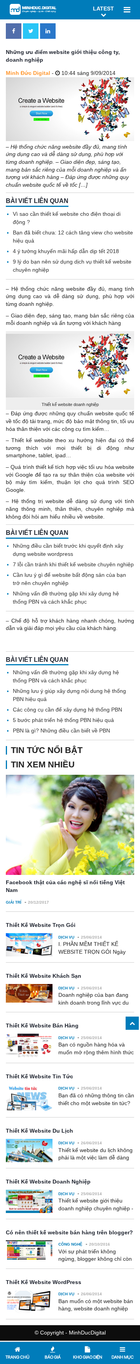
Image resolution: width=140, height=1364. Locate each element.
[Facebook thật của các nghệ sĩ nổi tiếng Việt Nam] (70, 825)
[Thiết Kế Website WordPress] (29, 1301)
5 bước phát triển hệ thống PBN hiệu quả (63, 720)
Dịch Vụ (66, 937)
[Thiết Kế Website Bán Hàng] (29, 1045)
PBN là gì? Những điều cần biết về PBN (61, 730)
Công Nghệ (70, 1244)
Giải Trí (13, 902)
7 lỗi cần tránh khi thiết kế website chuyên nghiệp (73, 564)
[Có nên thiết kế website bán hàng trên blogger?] (29, 1250)
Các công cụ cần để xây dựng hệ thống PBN (67, 709)
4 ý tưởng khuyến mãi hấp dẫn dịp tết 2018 (66, 251)
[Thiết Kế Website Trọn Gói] (29, 944)
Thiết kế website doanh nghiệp (70, 404)
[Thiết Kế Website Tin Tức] (29, 1097)
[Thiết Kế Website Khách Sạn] (29, 993)
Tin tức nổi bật (46, 750)
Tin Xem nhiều (43, 764)
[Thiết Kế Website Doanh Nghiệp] (29, 1201)
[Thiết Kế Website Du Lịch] (29, 1150)
